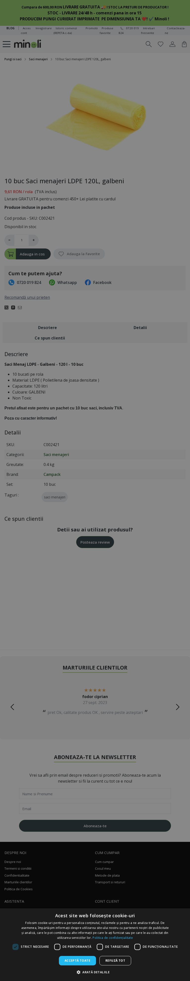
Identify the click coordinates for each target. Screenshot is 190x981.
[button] (95, 972)
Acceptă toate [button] (77, 960)
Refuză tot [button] (115, 960)
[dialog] (95, 944)
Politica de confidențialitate (113, 938)
